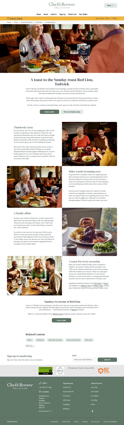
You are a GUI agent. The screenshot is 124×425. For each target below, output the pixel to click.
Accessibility (54, 421)
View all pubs (95, 421)
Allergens (66, 409)
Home (93, 404)
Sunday (74, 310)
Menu (30, 340)
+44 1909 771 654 (45, 387)
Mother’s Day (85, 286)
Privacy (76, 421)
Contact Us (67, 387)
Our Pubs (94, 387)
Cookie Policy (66, 421)
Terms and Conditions (110, 421)
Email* (74, 356)
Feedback (66, 404)
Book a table (49, 112)
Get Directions (44, 411)
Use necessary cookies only (107, 11)
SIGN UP (107, 360)
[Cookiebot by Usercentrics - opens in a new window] (12, 22)
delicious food (58, 314)
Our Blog (94, 400)
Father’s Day (98, 286)
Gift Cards (66, 400)
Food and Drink (68, 392)
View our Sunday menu (72, 112)
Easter (106, 283)
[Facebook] (92, 411)
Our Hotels (95, 392)
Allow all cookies (108, 5)
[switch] (55, 21)
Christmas (97, 283)
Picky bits (88, 340)
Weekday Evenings (55, 340)
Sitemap (84, 421)
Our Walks (94, 396)
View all (29, 345)
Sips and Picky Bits (73, 340)
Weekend (40, 340)
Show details (100, 22)
